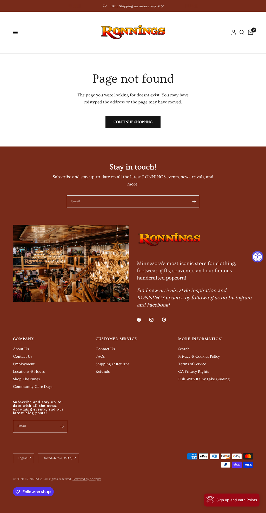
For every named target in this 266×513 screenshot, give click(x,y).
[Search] (242, 32)
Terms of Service (192, 364)
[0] (249, 32)
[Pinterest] (167, 319)
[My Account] (234, 32)
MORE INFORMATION (200, 339)
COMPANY (23, 339)
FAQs (100, 356)
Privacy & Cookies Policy (199, 356)
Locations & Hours (29, 371)
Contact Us (22, 356)
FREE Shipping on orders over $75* (137, 6)
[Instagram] (155, 319)
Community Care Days (32, 386)
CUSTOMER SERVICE (116, 339)
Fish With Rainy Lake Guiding (204, 379)
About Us (21, 349)
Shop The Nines (26, 379)
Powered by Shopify (86, 479)
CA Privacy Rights (193, 371)
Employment (24, 364)
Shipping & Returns (112, 364)
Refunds (103, 371)
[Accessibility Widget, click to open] (257, 256)
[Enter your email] (194, 201)
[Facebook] (142, 319)
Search (184, 349)
